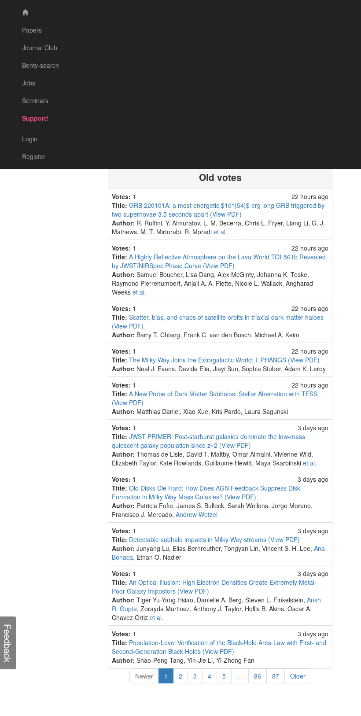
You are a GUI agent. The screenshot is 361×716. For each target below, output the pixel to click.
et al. (220, 231)
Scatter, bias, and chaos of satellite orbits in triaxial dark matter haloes (226, 317)
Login (29, 138)
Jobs (28, 82)
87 (275, 676)
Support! (35, 118)
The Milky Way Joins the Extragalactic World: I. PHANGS (208, 359)
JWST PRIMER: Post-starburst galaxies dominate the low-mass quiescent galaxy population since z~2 (208, 441)
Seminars (35, 100)
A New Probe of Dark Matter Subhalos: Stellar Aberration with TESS (223, 393)
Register (33, 156)
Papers (32, 30)
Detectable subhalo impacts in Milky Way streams (198, 539)
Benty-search (40, 65)
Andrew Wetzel (196, 514)
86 (257, 676)
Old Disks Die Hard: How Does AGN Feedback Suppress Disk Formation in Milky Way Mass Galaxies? (206, 492)
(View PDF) (226, 214)
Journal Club (39, 47)
